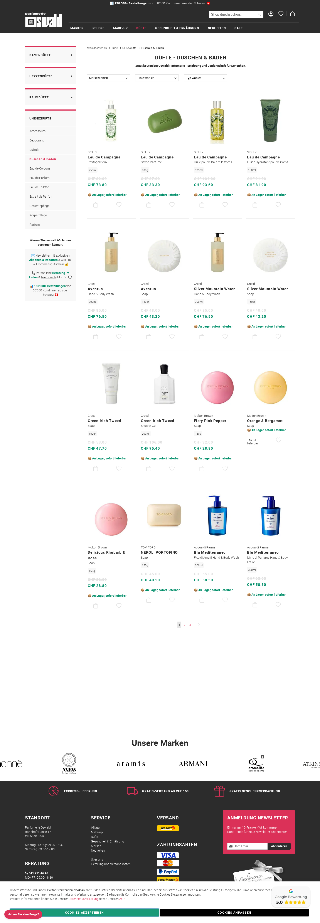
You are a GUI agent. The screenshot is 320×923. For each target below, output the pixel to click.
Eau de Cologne (39, 168)
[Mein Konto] (270, 14)
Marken (96, 846)
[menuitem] (81, 28)
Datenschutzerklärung (84, 899)
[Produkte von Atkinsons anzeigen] (253, 764)
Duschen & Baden (42, 159)
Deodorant (36, 140)
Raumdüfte (39, 97)
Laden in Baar (207, 3)
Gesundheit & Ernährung (107, 841)
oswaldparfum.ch (97, 48)
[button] (119, 205)
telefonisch (48, 277)
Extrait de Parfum (41, 196)
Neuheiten (98, 850)
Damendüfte (40, 55)
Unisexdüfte (129, 48)
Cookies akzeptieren (84, 912)
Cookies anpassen (234, 912)
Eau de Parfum (39, 178)
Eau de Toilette (39, 187)
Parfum (34, 224)
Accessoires (37, 131)
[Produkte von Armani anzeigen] (128, 764)
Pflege (95, 827)
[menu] (184, 27)
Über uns (97, 859)
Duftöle (34, 150)
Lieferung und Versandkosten (111, 864)
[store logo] (43, 19)
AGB (122, 899)
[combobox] (236, 14)
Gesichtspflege (39, 206)
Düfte (114, 48)
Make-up (97, 832)
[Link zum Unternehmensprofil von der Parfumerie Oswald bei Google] (290, 908)
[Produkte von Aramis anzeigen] (66, 764)
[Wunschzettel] (280, 14)
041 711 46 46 (38, 873)
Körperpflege (38, 215)
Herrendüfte (40, 76)
